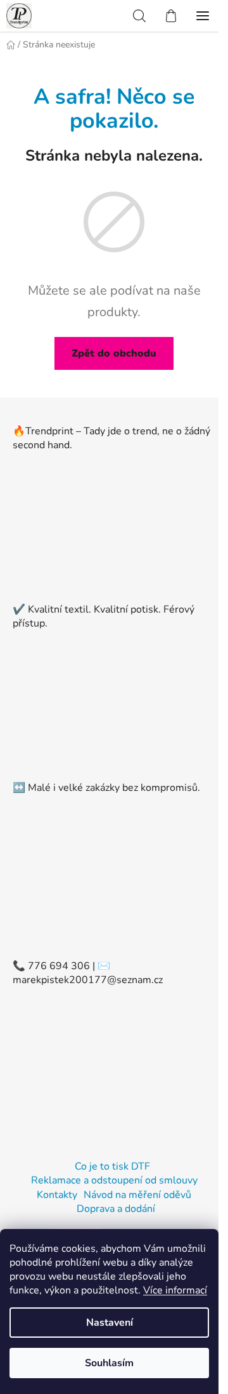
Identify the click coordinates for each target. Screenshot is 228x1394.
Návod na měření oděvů (137, 1195)
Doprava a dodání (116, 1209)
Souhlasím (109, 1363)
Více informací (175, 1290)
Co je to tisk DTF (112, 1166)
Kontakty (57, 1195)
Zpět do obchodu (114, 353)
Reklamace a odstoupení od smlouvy (114, 1180)
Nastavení (109, 1323)
